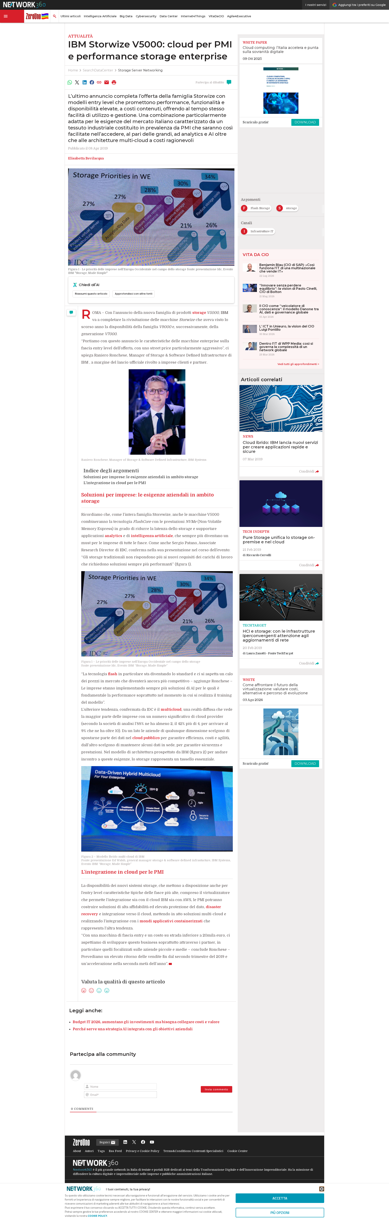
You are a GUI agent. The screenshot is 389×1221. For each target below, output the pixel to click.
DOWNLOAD (305, 122)
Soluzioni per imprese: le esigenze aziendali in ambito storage (140, 477)
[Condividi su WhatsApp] (69, 82)
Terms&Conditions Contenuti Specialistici (193, 1151)
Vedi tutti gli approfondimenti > (298, 364)
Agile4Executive (239, 16)
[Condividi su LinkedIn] (84, 82)
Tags (101, 1151)
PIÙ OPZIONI (279, 1212)
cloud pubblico (146, 738)
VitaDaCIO (216, 16)
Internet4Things (193, 16)
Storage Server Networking (140, 70)
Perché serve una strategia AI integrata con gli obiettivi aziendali (133, 1029)
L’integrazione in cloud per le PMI (114, 483)
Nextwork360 (82, 1169)
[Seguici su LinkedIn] (125, 1142)
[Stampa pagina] (114, 82)
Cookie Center (237, 1151)
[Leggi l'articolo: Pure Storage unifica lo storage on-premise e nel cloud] (280, 525)
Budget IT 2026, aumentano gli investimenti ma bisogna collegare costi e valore (146, 1022)
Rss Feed (115, 1151)
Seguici (105, 1142)
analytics (113, 536)
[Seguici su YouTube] (152, 1142)
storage (199, 313)
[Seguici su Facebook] (143, 1142)
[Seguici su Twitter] (134, 1142)
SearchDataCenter (98, 70)
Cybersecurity (146, 16)
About (77, 1151)
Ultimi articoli (71, 16)
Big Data (126, 16)
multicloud (171, 709)
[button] (12, 16)
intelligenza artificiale (152, 536)
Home (73, 70)
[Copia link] (99, 82)
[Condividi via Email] (106, 82)
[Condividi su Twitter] (77, 82)
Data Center (169, 16)
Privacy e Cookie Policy (142, 1151)
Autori (89, 1151)
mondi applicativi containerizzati (171, 921)
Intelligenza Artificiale (100, 16)
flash (112, 674)
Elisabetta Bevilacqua (86, 158)
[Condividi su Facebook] (92, 82)
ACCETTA (280, 1198)
